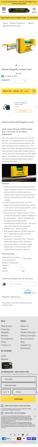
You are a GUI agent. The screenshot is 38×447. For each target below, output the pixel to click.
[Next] (33, 47)
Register (4, 359)
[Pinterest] (18, 434)
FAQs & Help (6, 326)
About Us (25, 326)
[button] (4, 10)
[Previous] (5, 47)
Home (5, 23)
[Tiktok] (27, 434)
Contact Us (6, 345)
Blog (22, 342)
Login (3, 356)
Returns (4, 335)
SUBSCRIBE (18, 399)
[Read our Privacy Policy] (35, 409)
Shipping (5, 332)
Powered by (26, 289)
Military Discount (28, 335)
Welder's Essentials (17, 23)
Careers (24, 329)
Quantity (5, 80)
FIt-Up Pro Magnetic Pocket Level (20, 103)
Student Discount (28, 332)
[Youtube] (23, 434)
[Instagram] (14, 434)
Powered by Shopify (30, 442)
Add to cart (23, 111)
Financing (5, 329)
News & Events (27, 339)
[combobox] (6, 392)
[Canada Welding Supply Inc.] (19, 10)
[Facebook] (10, 434)
